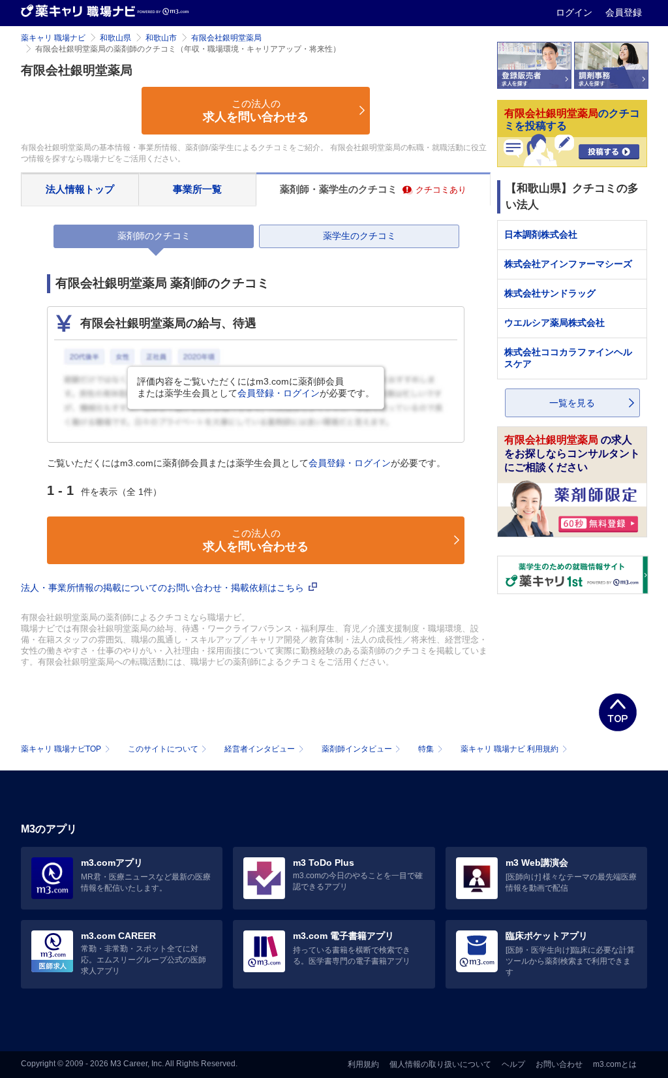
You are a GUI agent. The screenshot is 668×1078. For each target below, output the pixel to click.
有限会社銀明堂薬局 (226, 37)
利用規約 (363, 1064)
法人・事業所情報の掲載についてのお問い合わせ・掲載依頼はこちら (164, 587)
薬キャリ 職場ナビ (53, 37)
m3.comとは (615, 1064)
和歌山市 (161, 37)
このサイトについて (163, 748)
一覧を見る (572, 403)
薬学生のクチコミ (359, 235)
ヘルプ (513, 1064)
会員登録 (623, 12)
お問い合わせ (559, 1064)
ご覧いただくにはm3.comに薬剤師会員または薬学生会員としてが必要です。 (246, 463)
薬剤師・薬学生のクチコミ (373, 189)
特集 (426, 748)
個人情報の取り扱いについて (440, 1064)
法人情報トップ (80, 189)
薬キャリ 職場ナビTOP (61, 748)
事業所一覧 (197, 189)
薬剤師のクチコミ (153, 235)
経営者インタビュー (259, 748)
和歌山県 (115, 37)
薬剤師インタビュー (357, 748)
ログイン (575, 12)
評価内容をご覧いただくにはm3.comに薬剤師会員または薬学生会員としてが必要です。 (255, 387)
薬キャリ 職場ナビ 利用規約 (509, 748)
